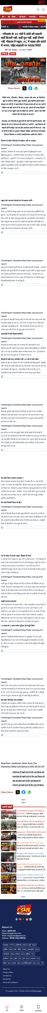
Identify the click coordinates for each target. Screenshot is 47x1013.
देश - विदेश (11, 17)
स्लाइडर (12, 54)
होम (3, 17)
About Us (6, 969)
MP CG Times (36, 991)
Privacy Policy (8, 972)
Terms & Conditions (10, 982)
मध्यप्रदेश (32, 17)
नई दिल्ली (22, 17)
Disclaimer (7, 979)
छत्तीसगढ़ (42, 17)
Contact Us (7, 976)
